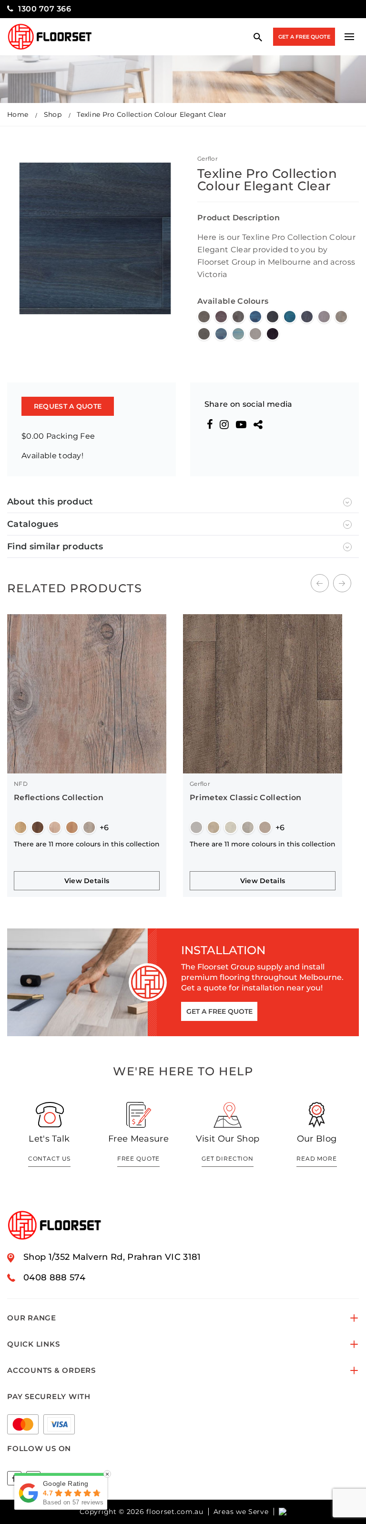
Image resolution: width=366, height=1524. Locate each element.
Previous (320, 583)
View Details (86, 880)
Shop (52, 114)
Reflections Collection (58, 797)
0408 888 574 (54, 1277)
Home (17, 114)
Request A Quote (68, 406)
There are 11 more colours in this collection (87, 844)
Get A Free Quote (304, 36)
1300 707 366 (44, 8)
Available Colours (232, 301)
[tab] (183, 502)
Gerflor (207, 158)
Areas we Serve (241, 1511)
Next (342, 583)
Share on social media (248, 404)
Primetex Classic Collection (246, 797)
